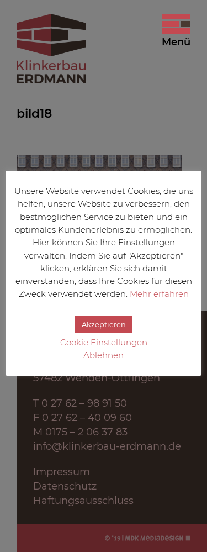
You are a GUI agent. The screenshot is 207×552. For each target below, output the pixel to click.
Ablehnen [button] (103, 355)
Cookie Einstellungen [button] (103, 342)
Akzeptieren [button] (104, 324)
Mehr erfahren (159, 293)
